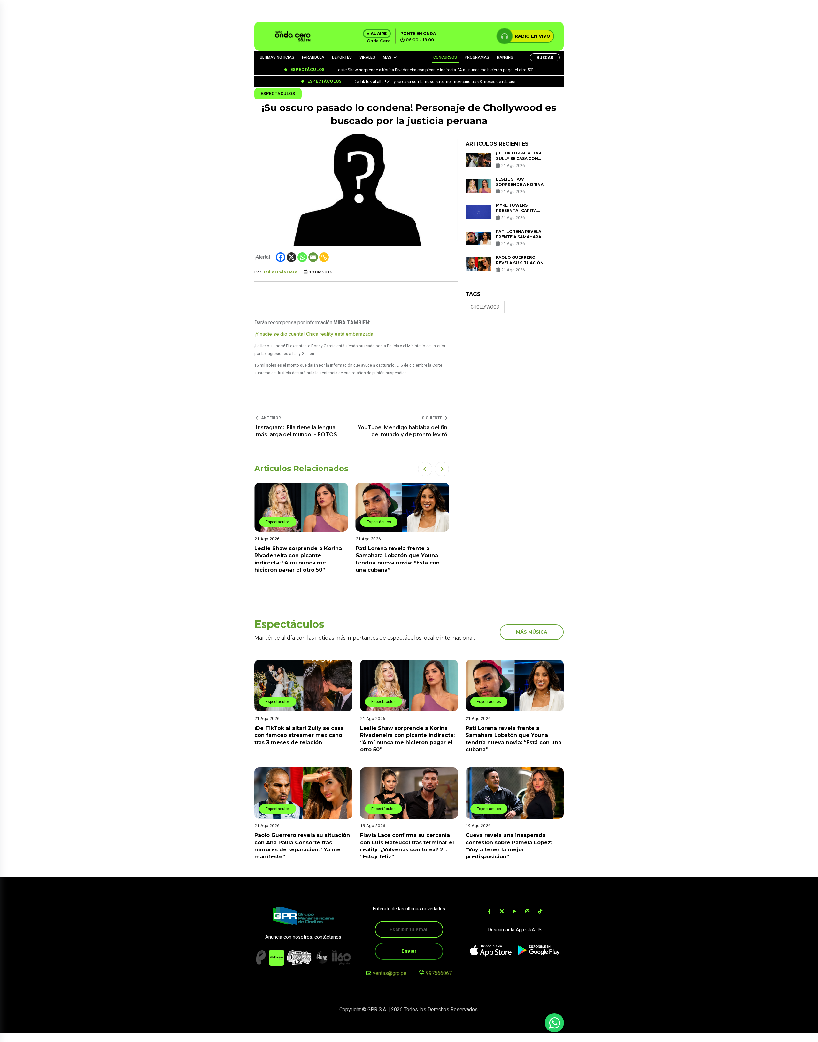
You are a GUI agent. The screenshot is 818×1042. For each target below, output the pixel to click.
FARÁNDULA (313, 57)
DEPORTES (342, 57)
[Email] (313, 257)
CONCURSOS (445, 57)
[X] (291, 257)
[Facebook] (280, 257)
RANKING (505, 57)
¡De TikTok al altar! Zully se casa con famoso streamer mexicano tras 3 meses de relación (298, 735)
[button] (425, 469)
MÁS (387, 57)
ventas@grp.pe (389, 973)
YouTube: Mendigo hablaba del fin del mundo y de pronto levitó (402, 431)
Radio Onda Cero (279, 271)
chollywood (485, 307)
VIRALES (367, 57)
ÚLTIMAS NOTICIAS (277, 57)
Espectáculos (278, 93)
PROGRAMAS (477, 57)
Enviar (409, 951)
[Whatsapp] (302, 257)
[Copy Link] (324, 257)
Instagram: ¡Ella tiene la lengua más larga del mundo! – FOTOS (296, 431)
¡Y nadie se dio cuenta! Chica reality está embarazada (313, 334)
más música (531, 632)
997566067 (439, 973)
